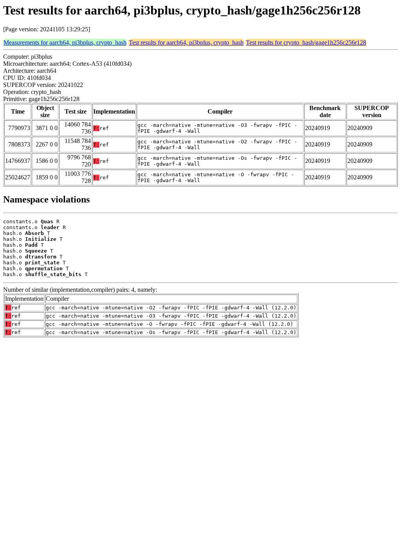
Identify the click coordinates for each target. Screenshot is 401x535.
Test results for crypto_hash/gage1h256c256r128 (306, 42)
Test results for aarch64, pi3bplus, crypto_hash (186, 42)
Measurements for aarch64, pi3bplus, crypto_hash (65, 42)
